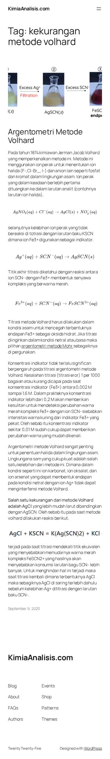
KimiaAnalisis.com (29, 8)
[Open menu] (99, 9)
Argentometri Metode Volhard (45, 136)
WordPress (93, 748)
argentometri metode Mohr (47, 346)
